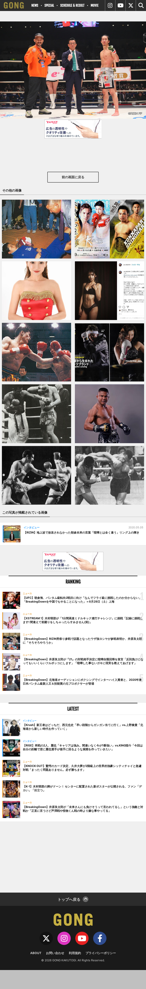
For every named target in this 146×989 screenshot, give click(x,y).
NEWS (34, 5)
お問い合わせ (55, 953)
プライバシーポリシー (101, 953)
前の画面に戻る (73, 177)
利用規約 (75, 953)
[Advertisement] (73, 856)
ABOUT (35, 953)
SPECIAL (49, 5)
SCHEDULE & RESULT (72, 5)
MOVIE (94, 5)
